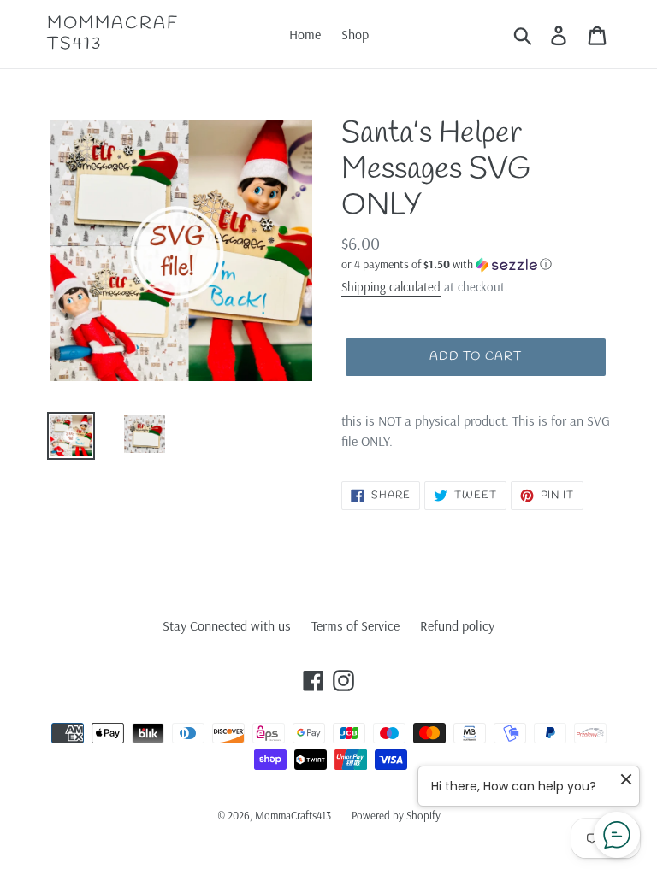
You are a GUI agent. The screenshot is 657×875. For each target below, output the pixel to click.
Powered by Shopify (396, 815)
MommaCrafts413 (113, 34)
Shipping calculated (391, 287)
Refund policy (457, 625)
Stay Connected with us (227, 625)
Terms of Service (355, 625)
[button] (475, 264)
